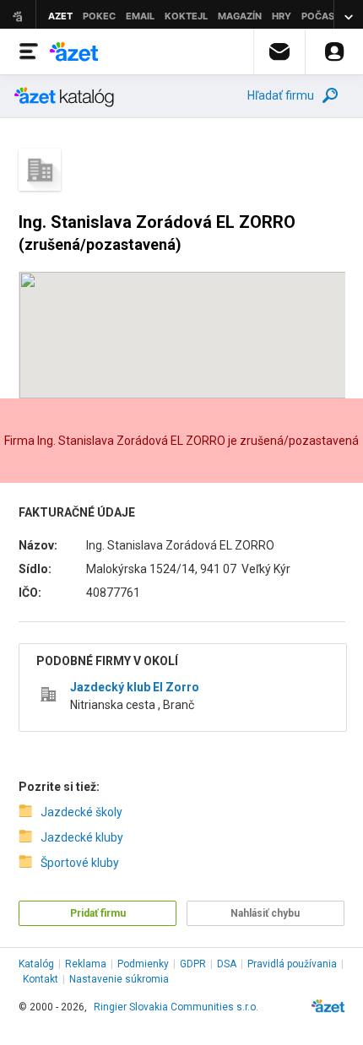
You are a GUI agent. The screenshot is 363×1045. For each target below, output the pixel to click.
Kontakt (40, 979)
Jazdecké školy (81, 812)
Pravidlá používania (292, 964)
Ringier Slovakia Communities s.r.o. (176, 1007)
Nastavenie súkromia (119, 979)
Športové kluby (80, 862)
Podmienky (143, 964)
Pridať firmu (98, 913)
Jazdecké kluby (82, 837)
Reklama (85, 964)
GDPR (193, 964)
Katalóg (36, 964)
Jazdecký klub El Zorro (134, 687)
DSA (226, 964)
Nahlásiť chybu (265, 913)
